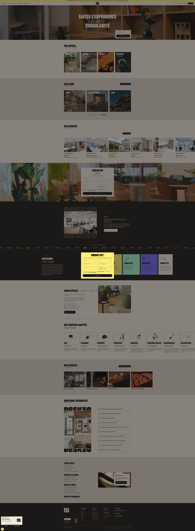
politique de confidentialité (92, 272)
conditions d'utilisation (101, 271)
